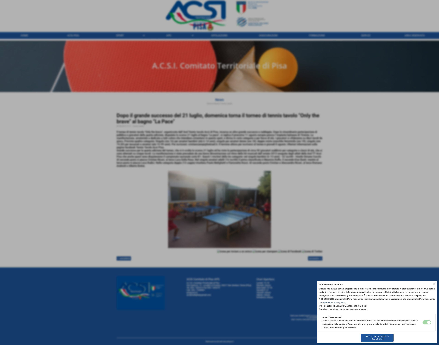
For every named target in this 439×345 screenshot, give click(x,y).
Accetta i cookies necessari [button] (377, 337)
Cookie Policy (325, 302)
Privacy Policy (340, 302)
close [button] (434, 284)
